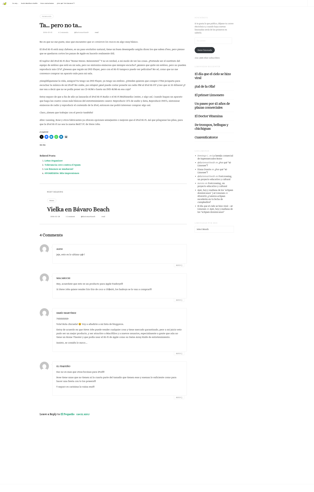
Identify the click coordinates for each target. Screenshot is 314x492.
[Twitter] (283, 3)
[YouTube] (297, 3)
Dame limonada (205, 50)
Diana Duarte (204, 169)
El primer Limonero (209, 95)
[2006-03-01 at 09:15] (181, 277)
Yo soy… (15, 3)
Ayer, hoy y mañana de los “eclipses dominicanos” (215, 210)
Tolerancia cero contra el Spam (63, 164)
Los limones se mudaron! (59, 169)
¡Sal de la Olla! (205, 86)
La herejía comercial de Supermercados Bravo (215, 157)
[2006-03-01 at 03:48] (181, 248)
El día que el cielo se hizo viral (213, 76)
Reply (178, 265)
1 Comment (70, 216)
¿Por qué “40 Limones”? (66, 3)
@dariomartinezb (81, 32)
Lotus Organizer (54, 160)
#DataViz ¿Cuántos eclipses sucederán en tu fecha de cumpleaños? (211, 199)
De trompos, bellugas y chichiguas (211, 126)
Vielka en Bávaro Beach (78, 209)
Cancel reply (83, 414)
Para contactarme (47, 3)
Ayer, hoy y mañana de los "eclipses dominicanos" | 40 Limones (215, 192)
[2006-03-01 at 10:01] (181, 312)
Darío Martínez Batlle (29, 3)
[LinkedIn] (290, 3)
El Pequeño (67, 414)
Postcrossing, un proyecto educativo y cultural (214, 178)
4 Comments (63, 32)
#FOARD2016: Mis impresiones (62, 173)
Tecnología (46, 16)
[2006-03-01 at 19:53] (181, 365)
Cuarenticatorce (206, 137)
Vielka (51, 200)
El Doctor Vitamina (208, 116)
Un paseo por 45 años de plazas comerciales (212, 105)
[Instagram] (304, 3)
